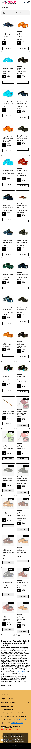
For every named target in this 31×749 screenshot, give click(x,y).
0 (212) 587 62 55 (17, 719)
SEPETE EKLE (8, 48)
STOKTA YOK (22, 425)
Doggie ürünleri (20, 672)
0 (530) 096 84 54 (17, 723)
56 (25, 719)
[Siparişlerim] (24, 3)
